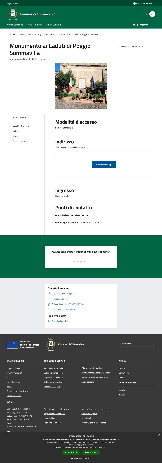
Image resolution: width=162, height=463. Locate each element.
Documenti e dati (14, 395)
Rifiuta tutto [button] (91, 452)
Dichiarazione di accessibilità (94, 422)
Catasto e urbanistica (53, 381)
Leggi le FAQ (49, 418)
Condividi (123, 46)
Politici (9, 386)
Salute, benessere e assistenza (95, 377)
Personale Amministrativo (18, 391)
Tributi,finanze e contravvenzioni (96, 372)
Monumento (51, 34)
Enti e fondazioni (14, 381)
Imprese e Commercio (53, 377)
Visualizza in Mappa (103, 164)
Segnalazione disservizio (54, 413)
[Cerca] (152, 14)
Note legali (86, 418)
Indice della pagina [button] (20, 118)
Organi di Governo (14, 368)
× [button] (159, 435)
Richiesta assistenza (53, 422)
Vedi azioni (136, 46)
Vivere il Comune (26, 34)
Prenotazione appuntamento (56, 409)
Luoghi (40, 34)
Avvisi (121, 377)
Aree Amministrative (16, 372)
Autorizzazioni (88, 381)
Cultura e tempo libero (53, 372)
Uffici (9, 377)
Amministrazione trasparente (94, 409)
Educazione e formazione (92, 368)
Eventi (122, 394)
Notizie (122, 368)
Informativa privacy (90, 413)
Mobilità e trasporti (52, 386)
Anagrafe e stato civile (53, 368)
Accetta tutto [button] (71, 452)
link (105, 447)
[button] (81, 458)
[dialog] (81, 447)
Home (12, 34)
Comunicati (124, 372)
